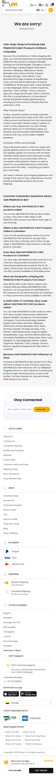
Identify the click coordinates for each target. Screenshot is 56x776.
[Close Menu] (3, 6)
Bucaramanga (10, 641)
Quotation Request (12, 445)
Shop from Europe (33, 744)
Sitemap (7, 455)
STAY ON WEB (14, 770)
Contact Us (9, 441)
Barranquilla (9, 627)
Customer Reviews (12, 505)
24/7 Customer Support (23, 665)
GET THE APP (41, 770)
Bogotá (7, 613)
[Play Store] (28, 694)
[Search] (50, 10)
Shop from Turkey (13, 744)
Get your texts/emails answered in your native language (28, 670)
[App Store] (11, 694)
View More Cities (11, 650)
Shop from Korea (13, 740)
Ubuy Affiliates (10, 533)
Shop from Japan (13, 736)
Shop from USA (12, 732)
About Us (8, 436)
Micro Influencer (11, 473)
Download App (10, 495)
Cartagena (8, 631)
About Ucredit (10, 519)
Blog (5, 528)
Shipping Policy (10, 469)
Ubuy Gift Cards (11, 523)
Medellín (7, 617)
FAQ (5, 514)
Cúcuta (7, 636)
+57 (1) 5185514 (14, 681)
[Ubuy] (13, 5)
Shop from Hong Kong (35, 736)
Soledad (7, 645)
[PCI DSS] (9, 718)
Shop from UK (29, 732)
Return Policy (9, 509)
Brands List (8, 500)
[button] (34, 5)
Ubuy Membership (12, 478)
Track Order (9, 459)
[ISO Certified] (30, 718)
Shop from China (32, 740)
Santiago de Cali (11, 622)
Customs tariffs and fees (15, 464)
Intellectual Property (13, 450)
